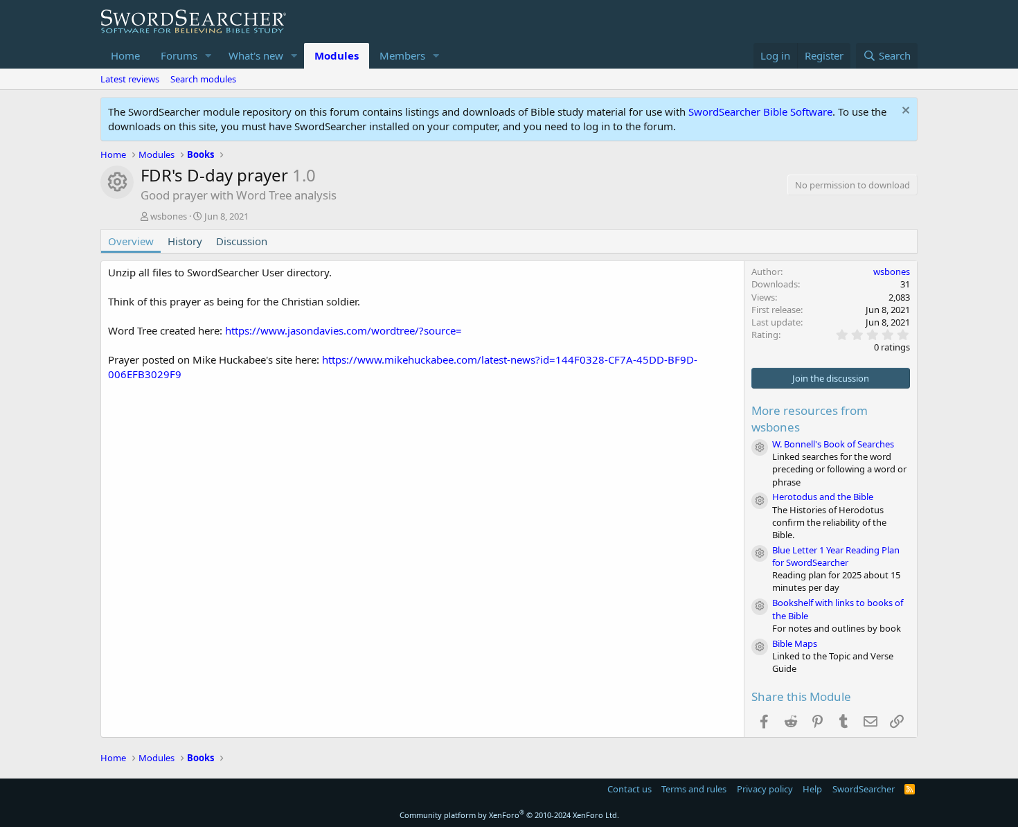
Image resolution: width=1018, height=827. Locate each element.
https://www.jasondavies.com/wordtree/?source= (343, 330)
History (185, 241)
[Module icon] (759, 447)
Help (812, 789)
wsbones (168, 216)
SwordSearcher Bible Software (760, 111)
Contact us (629, 789)
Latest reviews (129, 79)
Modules (336, 55)
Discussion (241, 241)
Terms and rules (693, 789)
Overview (131, 241)
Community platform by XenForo (509, 815)
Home (125, 55)
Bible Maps (794, 643)
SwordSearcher (863, 789)
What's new (256, 55)
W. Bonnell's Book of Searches (833, 444)
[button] (208, 56)
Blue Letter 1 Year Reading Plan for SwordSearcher (836, 556)
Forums (179, 55)
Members (402, 55)
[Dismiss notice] (904, 112)
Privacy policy (765, 789)
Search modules (203, 79)
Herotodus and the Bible (822, 496)
